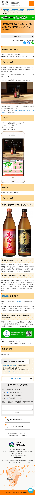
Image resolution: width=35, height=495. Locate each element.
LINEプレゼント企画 (10, 10)
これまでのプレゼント (16, 378)
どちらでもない (12, 392)
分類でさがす (15, 9)
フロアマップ (17, 457)
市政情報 (22, 9)
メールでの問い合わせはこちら (11, 371)
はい (5, 392)
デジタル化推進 (30, 9)
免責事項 (22, 433)
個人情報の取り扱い (13, 433)
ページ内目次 (17, 36)
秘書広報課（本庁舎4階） (10, 365)
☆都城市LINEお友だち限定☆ (23, 10)
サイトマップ (25, 435)
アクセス (29, 451)
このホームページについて (13, 435)
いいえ (20, 392)
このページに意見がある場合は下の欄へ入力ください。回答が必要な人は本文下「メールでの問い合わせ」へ (17, 401)
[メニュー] (31, 3)
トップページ (6, 9)
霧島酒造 (5, 296)
